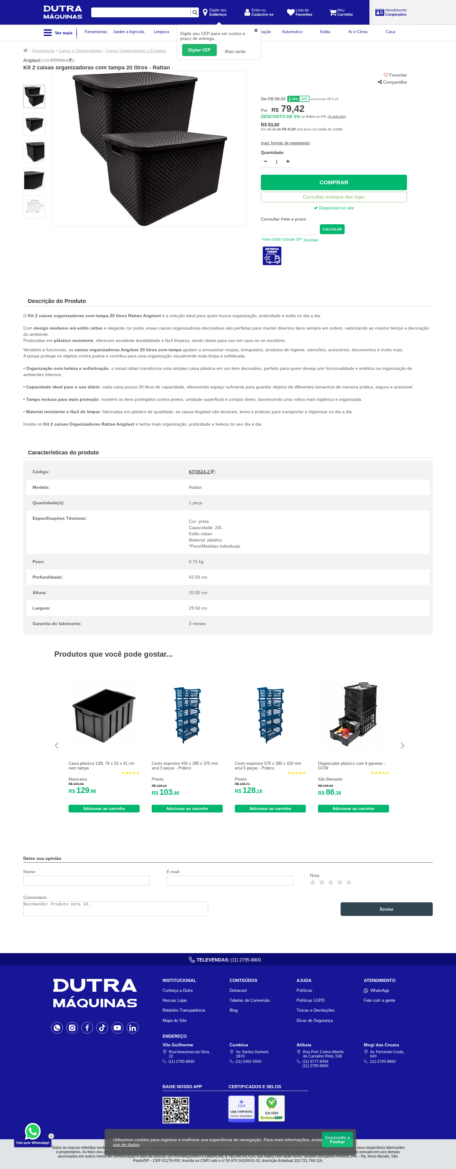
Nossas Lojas (175, 1000)
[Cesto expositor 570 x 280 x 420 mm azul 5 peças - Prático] (270, 745)
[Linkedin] (132, 1027)
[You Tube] (117, 1027)
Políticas (304, 990)
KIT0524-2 (59, 60)
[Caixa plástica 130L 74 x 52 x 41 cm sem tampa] (104, 745)
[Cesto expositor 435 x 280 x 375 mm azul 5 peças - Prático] (187, 745)
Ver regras (310, 239)
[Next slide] (402, 745)
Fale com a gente (379, 1000)
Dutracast (238, 990)
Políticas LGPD (310, 1000)
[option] (149, 148)
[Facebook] (87, 1027)
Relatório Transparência (184, 1010)
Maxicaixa (78, 779)
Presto (157, 779)
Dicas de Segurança (315, 1020)
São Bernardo (330, 779)
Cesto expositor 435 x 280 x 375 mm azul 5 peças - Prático (185, 765)
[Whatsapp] (57, 1027)
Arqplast (31, 60)
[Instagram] (72, 1027)
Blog (234, 1010)
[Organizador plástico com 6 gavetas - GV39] (353, 745)
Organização (43, 50)
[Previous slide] (57, 745)
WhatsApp (379, 990)
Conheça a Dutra (178, 990)
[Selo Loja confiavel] (243, 1108)
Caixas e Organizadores (80, 50)
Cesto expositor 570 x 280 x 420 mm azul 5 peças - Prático (268, 765)
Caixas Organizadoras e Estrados (136, 50)
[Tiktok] (102, 1027)
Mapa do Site (174, 1020)
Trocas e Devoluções (316, 1010)
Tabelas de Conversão (250, 1000)
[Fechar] (51, 1136)
